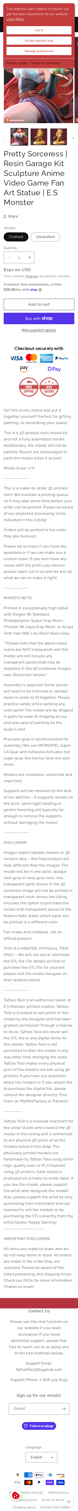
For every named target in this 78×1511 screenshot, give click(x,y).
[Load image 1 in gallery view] (19, 136)
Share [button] (13, 216)
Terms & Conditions (46, 63)
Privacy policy (17, 63)
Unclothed (45, 237)
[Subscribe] (63, 1409)
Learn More (15, 19)
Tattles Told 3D (32, 1492)
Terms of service (54, 1499)
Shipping (31, 276)
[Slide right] (73, 138)
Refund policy (59, 1492)
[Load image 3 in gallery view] (58, 136)
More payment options (39, 330)
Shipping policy (24, 1507)
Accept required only (39, 40)
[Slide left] (5, 138)
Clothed (16, 237)
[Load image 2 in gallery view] (38, 136)
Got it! (39, 30)
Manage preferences (39, 51)
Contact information (55, 1507)
